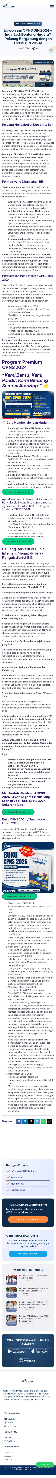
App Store (40, 431)
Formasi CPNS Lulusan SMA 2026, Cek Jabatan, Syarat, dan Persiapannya (34, 1318)
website (35, 434)
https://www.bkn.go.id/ (20, 260)
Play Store (24, 431)
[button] (52, 6)
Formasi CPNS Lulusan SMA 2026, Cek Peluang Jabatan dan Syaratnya (34, 1290)
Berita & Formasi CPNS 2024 (28, 23)
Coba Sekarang (29, 1253)
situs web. (47, 440)
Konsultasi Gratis (29, 1219)
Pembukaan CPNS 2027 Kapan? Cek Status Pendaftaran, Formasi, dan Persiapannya (33, 1304)
